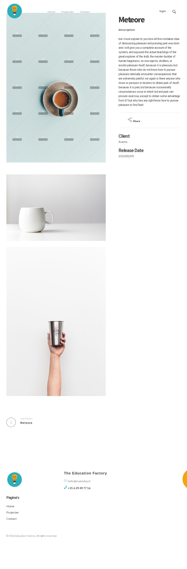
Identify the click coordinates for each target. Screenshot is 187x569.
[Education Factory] (14, 11)
